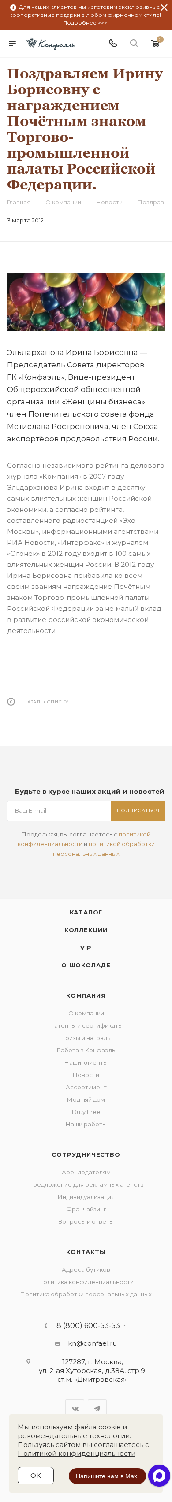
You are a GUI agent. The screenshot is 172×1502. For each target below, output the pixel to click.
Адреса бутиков (86, 1269)
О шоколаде (86, 965)
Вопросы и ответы (86, 1221)
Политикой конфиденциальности (76, 1453)
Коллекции (86, 929)
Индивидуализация (86, 1196)
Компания (85, 995)
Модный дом (86, 1099)
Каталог (86, 912)
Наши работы (86, 1124)
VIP (86, 947)
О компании (86, 1013)
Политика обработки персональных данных (86, 1294)
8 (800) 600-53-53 (88, 1325)
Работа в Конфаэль (86, 1050)
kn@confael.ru (92, 1343)
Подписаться (138, 810)
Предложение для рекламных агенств (86, 1184)
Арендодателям (86, 1172)
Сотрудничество (86, 1154)
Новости (86, 1074)
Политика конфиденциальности (86, 1281)
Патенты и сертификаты (86, 1025)
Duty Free (86, 1111)
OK (35, 1475)
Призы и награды (86, 1037)
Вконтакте (74, 1408)
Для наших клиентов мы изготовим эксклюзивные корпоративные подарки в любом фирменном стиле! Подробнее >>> (85, 15)
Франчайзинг (86, 1209)
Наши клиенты (86, 1062)
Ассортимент (86, 1087)
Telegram (97, 1408)
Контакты (85, 1251)
